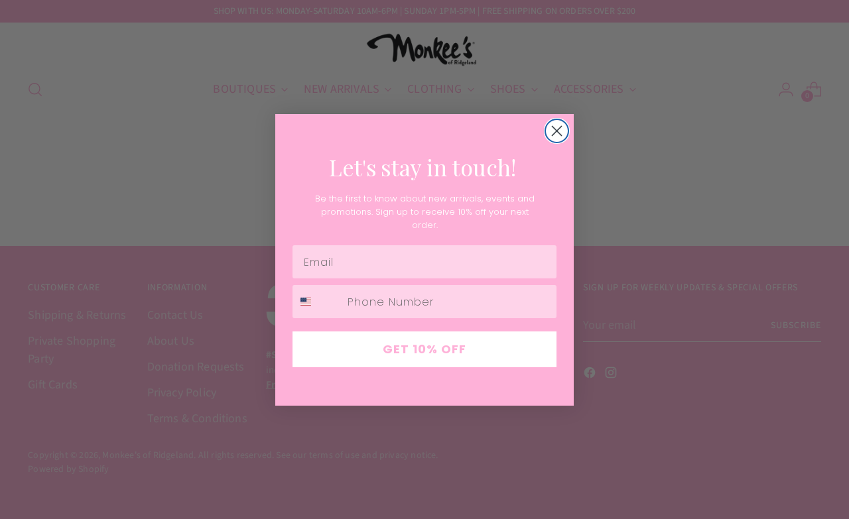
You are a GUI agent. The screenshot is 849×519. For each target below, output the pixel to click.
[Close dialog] (556, 131)
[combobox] (317, 301)
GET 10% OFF (424, 349)
